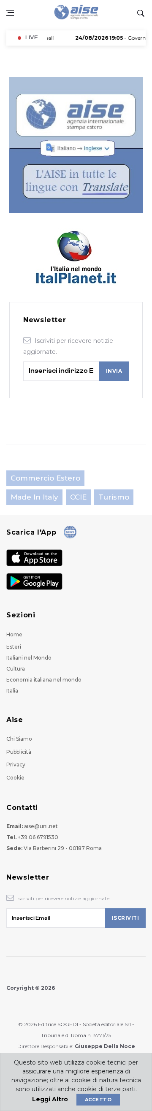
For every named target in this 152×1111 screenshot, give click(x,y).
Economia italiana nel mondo (43, 679)
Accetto (98, 1100)
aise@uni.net (41, 826)
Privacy (15, 764)
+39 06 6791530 (38, 837)
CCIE (78, 497)
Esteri (13, 647)
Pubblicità (18, 752)
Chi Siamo (19, 739)
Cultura (15, 669)
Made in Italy (34, 497)
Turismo (113, 497)
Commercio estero (45, 478)
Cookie (15, 777)
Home (14, 634)
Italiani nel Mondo (29, 658)
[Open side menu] (10, 12)
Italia (12, 690)
